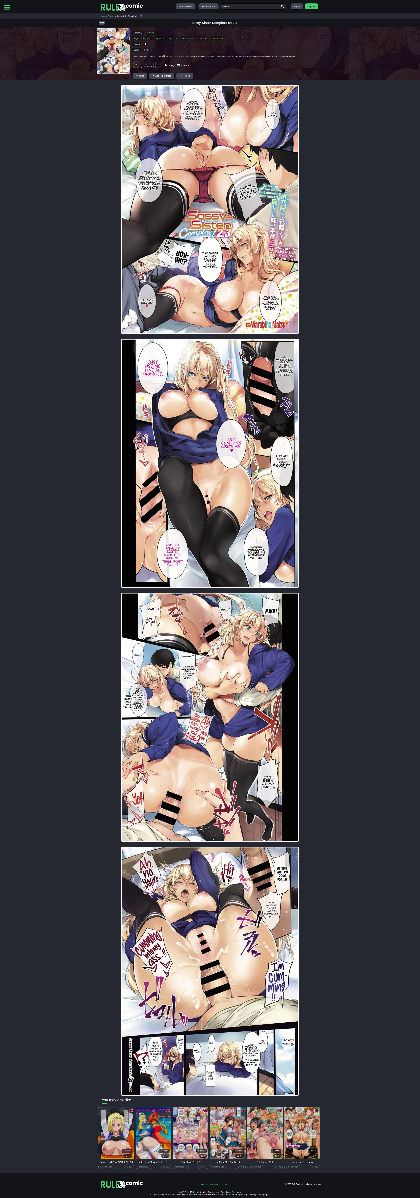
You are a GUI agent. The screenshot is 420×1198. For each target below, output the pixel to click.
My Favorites (208, 6)
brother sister (188, 38)
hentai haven (218, 38)
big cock (173, 38)
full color (204, 38)
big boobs (159, 38)
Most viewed (185, 6)
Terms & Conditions (209, 1184)
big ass (146, 38)
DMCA (226, 1184)
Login (297, 6)
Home (102, 16)
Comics (111, 16)
